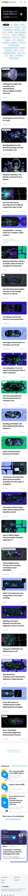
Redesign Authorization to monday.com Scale (14, 343)
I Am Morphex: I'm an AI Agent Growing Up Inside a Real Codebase (14, 370)
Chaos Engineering (7, 29)
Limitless (23, 37)
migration (7, 40)
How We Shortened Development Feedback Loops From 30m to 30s (13, 204)
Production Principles (14, 45)
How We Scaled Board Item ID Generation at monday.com (12, 398)
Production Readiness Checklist (10, 48)
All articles (6, 24)
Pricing (2, 882)
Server (21, 50)
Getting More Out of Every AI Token (14, 119)
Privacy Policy (17, 877)
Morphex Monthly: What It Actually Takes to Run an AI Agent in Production (14, 263)
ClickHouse (17, 29)
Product (3, 880)
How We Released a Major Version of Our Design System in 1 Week (14, 291)
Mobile (13, 40)
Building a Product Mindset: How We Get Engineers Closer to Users (13, 623)
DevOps (14, 35)
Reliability (22, 48)
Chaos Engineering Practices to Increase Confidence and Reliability (12, 566)
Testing (11, 55)
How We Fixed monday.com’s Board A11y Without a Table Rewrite (14, 676)
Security (16, 50)
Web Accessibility (14, 58)
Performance (22, 42)
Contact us (16, 880)
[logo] (8, 2)
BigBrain (22, 24)
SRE (23, 53)
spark (19, 53)
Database (10, 32)
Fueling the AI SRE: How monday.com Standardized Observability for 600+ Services (12, 88)
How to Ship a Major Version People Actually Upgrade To (13, 537)
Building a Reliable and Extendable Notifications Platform (13, 426)
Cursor (4, 32)
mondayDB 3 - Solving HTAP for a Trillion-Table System (13, 232)
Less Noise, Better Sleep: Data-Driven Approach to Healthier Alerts (13, 509)
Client (23, 29)
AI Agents (16, 24)
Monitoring (20, 40)
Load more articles (14, 751)
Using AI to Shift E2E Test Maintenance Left (13, 650)
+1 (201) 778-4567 (21, 889)
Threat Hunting (19, 55)
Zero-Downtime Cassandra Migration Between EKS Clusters (12, 732)
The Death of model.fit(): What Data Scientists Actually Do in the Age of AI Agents (13, 480)
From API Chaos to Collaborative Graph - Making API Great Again (13, 704)
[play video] (14, 837)
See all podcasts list (13, 819)
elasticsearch (21, 35)
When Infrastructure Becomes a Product (11, 452)
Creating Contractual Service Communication (13, 318)
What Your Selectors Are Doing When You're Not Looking (13, 595)
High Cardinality (6, 37)
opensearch (14, 42)
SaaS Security (8, 50)
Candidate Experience (7, 27)
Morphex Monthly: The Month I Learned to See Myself (12, 177)
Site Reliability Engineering (10, 53)
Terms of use (4, 877)
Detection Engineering (20, 32)
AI (11, 24)
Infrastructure (15, 37)
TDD (6, 55)
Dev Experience (6, 35)
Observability (6, 42)
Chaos (24, 27)
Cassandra (17, 27)
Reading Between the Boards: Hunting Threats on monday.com (13, 147)
